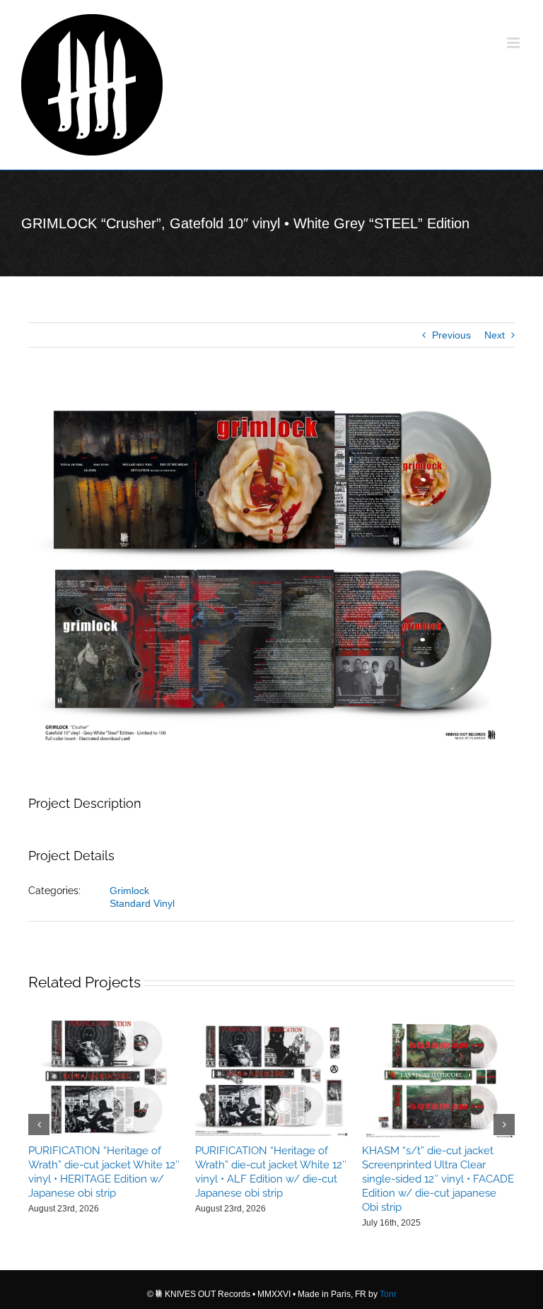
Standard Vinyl (142, 903)
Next (494, 335)
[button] (38, 1124)
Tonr (388, 1294)
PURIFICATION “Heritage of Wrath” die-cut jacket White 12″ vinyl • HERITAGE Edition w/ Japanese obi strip (104, 1171)
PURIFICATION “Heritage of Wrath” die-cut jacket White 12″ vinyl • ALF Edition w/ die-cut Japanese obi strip (270, 1171)
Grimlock (129, 890)
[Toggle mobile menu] (514, 42)
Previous (451, 335)
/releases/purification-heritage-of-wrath (105, 1079)
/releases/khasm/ (438, 1079)
